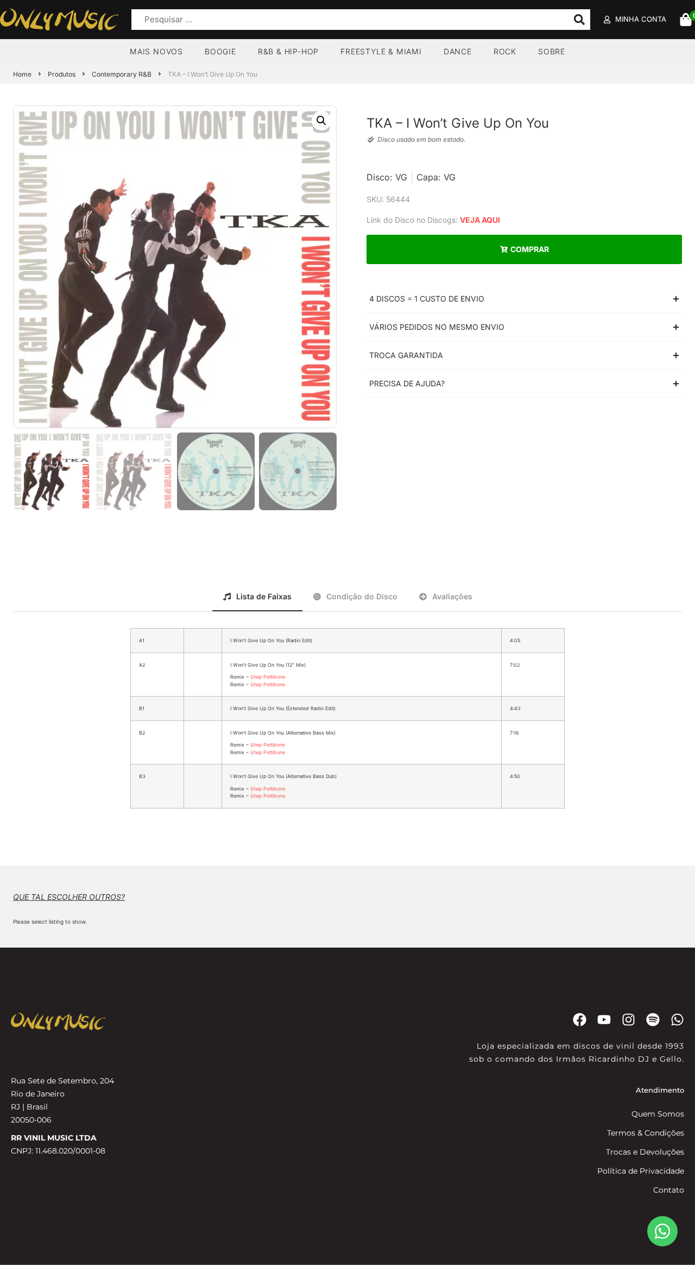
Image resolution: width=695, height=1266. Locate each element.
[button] (321, 120)
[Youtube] (604, 1019)
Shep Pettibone (267, 677)
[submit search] (579, 19)
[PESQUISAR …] (347, 19)
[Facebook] (579, 1019)
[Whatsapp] (677, 1019)
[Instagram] (628, 1019)
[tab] (257, 595)
